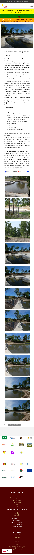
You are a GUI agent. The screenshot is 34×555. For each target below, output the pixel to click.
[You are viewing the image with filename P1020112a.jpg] (17, 254)
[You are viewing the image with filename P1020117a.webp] (17, 321)
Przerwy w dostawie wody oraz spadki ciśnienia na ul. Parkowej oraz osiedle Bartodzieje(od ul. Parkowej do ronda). (17, 14)
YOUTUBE (17, 538)
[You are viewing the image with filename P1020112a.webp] (17, 276)
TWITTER (17, 541)
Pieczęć (17, 504)
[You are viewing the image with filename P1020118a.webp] (17, 366)
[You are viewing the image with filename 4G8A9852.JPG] (17, 187)
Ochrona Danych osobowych (17, 546)
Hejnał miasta (17, 502)
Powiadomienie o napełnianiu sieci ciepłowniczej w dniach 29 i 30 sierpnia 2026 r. (17, 20)
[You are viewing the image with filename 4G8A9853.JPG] (17, 209)
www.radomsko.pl (17, 526)
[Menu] (32, 5)
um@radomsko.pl (23, 1)
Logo (17, 506)
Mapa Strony (17, 544)
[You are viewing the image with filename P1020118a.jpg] (17, 343)
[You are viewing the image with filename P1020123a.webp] (17, 410)
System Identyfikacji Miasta (17, 497)
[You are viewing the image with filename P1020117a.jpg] (17, 299)
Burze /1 (20, 13)
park (10, 425)
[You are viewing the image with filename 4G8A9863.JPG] (17, 231)
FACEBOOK (17, 534)
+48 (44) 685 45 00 (12, 1)
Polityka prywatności (17, 550)
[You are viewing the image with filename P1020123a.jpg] (17, 388)
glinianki (17, 425)
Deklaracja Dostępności (17, 548)
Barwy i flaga (17, 500)
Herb (17, 499)
